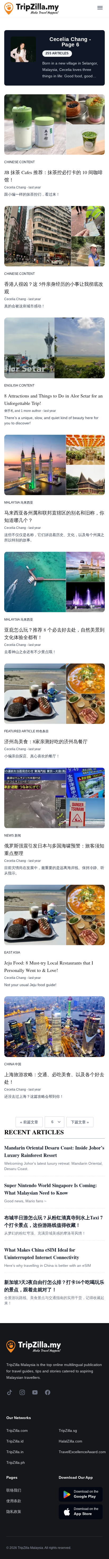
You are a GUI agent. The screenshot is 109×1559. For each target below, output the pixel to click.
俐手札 (9, 411)
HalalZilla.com (70, 1441)
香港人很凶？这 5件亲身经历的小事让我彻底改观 (53, 288)
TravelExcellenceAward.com (82, 1452)
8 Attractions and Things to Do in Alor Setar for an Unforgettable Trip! (53, 399)
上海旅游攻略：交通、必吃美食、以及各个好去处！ (54, 1078)
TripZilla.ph (15, 1462)
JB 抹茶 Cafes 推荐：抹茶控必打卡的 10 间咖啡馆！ (53, 176)
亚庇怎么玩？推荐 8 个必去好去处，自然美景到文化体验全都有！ (54, 633)
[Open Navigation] (100, 8)
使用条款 (13, 1501)
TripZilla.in (15, 1452)
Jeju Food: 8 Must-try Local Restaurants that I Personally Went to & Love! (48, 966)
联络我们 (13, 1490)
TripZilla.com (17, 1430)
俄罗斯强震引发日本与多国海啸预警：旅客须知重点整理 (54, 849)
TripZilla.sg (68, 1430)
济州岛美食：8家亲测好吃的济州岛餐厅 (46, 741)
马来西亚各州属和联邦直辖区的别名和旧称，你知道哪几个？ (54, 516)
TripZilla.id (15, 1441)
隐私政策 (13, 1511)
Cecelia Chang (15, 187)
